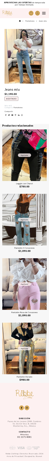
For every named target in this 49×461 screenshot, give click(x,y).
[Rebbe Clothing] (7, 13)
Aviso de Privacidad (15, 456)
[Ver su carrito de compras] (31, 13)
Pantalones (30, 21)
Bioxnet (39, 456)
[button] (41, 33)
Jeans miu (43, 21)
